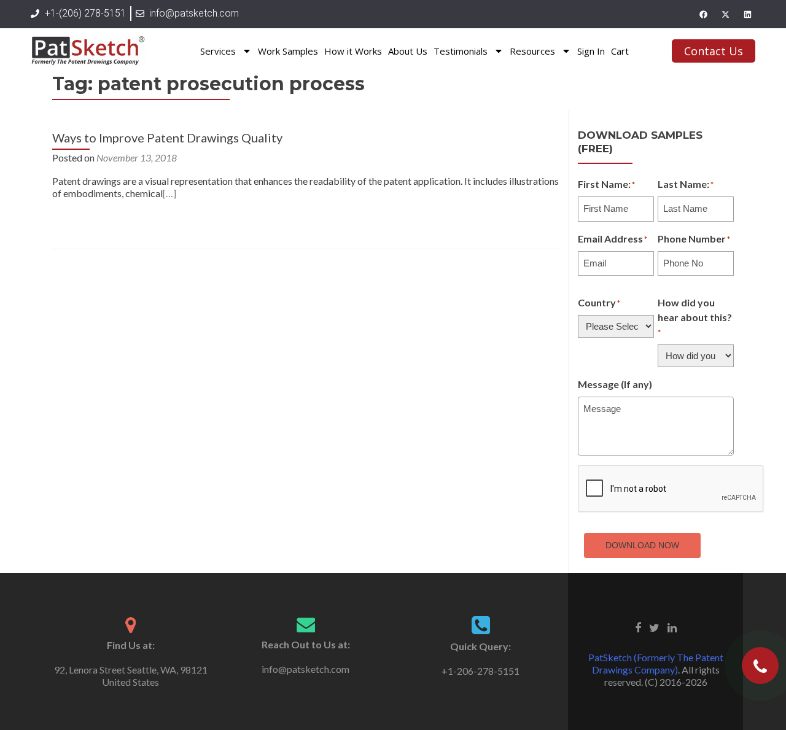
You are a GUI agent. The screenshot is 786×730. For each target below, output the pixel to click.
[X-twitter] (725, 14)
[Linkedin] (747, 14)
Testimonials (461, 51)
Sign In (591, 51)
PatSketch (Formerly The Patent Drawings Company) (655, 663)
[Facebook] (703, 14)
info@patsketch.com (305, 669)
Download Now (642, 545)
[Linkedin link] (672, 626)
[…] (169, 193)
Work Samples (288, 51)
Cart (620, 51)
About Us (407, 51)
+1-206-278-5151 (480, 671)
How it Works (353, 51)
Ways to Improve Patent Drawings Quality (167, 137)
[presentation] (671, 489)
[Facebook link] (638, 626)
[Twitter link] (654, 626)
